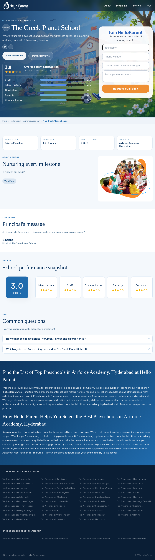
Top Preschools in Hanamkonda (131, 538)
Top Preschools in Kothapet (15, 519)
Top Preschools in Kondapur (91, 515)
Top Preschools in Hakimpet (129, 497)
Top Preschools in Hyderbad (15, 538)
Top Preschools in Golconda (92, 501)
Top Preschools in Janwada (53, 519)
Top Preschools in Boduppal (130, 488)
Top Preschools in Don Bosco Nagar (95, 488)
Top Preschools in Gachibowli (54, 497)
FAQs (149, 5)
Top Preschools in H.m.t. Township (17, 483)
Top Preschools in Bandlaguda (55, 492)
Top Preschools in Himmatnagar (131, 479)
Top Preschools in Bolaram (91, 510)
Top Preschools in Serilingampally (94, 506)
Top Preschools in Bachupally (16, 488)
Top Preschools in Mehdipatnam (17, 492)
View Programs (14, 55)
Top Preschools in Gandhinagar (55, 515)
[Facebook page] (10, 46)
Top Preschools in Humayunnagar (17, 506)
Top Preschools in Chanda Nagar (94, 483)
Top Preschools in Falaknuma (54, 479)
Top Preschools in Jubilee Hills (54, 501)
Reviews (136, 5)
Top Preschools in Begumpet (130, 506)
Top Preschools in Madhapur (130, 483)
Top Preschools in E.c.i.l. (51, 510)
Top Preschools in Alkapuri (53, 506)
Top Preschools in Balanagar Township (134, 501)
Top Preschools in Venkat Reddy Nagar (58, 488)
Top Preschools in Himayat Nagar (17, 501)
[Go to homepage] (15, 5)
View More (9, 181)
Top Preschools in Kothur (128, 492)
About (107, 5)
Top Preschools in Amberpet (92, 479)
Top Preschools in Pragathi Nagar (17, 510)
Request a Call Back (125, 88)
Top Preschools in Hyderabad (54, 538)
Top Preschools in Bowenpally (16, 479)
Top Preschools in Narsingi (129, 515)
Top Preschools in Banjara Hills (131, 510)
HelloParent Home (36, 555)
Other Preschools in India (13, 555)
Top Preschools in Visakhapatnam (94, 538)
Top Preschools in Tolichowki (15, 497)
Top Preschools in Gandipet (91, 492)
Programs (121, 5)
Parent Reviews (41, 55)
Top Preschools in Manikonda (92, 519)
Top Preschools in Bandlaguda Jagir (95, 497)
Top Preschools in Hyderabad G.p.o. (19, 515)
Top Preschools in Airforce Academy (57, 483)
